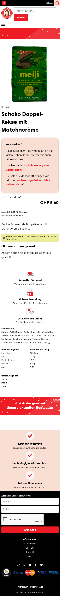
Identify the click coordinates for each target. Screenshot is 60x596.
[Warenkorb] (57, 3)
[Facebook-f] (35, 565)
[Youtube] (30, 565)
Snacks (5, 107)
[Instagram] (24, 565)
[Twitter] (41, 565)
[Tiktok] (18, 565)
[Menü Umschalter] (3, 24)
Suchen (21, 17)
